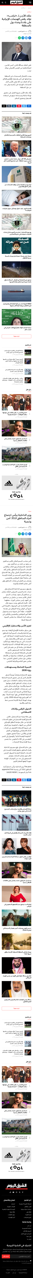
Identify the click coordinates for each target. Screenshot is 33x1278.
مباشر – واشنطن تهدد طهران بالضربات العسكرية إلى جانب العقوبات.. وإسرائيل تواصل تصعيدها (12, 380)
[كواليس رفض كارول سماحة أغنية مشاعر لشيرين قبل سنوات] (16, 846)
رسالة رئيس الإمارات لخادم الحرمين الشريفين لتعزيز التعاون (17, 1000)
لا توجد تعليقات (26, 34)
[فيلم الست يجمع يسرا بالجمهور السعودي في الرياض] (16, 894)
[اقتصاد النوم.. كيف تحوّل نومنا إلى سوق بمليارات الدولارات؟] (16, 198)
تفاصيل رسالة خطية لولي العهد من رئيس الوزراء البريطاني (17, 976)
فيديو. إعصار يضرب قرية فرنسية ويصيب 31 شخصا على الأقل (14, 465)
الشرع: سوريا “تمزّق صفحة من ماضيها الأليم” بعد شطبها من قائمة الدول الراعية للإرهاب (13, 361)
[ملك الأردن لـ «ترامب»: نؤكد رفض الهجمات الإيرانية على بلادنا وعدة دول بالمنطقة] (16, 51)
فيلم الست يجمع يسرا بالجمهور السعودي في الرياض (17, 905)
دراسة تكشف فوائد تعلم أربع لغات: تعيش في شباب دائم (17, 328)
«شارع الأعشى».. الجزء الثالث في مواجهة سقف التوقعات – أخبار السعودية (14, 413)
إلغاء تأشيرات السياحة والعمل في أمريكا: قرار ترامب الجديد (14, 370)
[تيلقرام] (22, 37)
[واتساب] (19, 37)
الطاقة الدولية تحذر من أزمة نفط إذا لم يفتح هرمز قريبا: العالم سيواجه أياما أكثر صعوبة (17, 304)
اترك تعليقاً (16, 336)
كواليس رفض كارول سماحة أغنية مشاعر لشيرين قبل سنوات (16, 857)
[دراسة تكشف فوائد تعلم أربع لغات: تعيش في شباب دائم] (16, 317)
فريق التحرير (21, 31)
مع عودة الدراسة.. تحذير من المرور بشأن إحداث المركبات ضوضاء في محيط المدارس (17, 233)
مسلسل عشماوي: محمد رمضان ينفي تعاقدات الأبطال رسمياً (15, 439)
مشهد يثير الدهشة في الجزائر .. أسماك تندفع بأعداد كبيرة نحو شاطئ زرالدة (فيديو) (17, 280)
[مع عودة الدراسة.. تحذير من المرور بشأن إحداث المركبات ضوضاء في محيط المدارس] (16, 222)
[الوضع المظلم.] (5, 2)
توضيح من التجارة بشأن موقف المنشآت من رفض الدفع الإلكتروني (18, 185)
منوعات (29, 511)
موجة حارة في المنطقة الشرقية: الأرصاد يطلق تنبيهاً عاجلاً (17, 953)
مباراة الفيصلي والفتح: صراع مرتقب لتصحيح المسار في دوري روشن (13, 351)
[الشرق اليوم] (16, 2)
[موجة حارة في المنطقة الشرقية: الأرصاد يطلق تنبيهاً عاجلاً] (16, 941)
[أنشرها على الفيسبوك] (29, 37)
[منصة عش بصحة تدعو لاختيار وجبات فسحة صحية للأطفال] (16, 246)
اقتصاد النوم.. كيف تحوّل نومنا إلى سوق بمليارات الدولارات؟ (16, 209)
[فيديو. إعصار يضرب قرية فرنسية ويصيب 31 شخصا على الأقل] (16, 454)
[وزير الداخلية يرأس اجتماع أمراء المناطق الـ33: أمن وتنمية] (16, 547)
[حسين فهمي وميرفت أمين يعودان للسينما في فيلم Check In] (16, 918)
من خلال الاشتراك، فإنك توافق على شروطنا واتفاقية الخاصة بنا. (17, 1262)
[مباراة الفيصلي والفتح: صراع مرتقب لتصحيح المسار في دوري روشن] (28, 352)
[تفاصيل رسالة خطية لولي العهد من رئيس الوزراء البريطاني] (16, 965)
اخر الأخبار (29, 12)
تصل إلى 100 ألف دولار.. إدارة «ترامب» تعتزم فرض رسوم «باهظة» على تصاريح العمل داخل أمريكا (17, 160)
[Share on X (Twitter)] (26, 37)
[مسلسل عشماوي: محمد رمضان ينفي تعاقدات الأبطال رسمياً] (16, 428)
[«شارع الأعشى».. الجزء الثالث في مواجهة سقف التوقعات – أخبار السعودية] (16, 402)
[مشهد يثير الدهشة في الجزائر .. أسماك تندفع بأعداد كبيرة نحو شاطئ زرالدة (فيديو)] (16, 269)
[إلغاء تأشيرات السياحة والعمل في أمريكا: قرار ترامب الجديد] (28, 372)
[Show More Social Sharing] (16, 37)
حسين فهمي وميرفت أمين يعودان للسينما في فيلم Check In (17, 929)
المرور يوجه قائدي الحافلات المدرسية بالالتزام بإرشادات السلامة (17, 136)
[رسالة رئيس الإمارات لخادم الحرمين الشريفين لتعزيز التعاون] (16, 989)
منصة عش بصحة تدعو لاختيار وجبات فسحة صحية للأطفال (18, 257)
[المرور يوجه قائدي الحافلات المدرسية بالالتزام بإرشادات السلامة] (16, 124)
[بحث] (3, 2)
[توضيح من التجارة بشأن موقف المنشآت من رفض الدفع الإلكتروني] (16, 174)
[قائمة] (30, 2)
